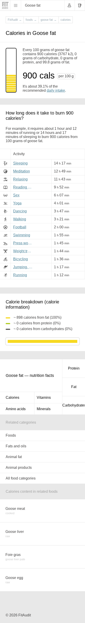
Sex (16, 195)
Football (19, 227)
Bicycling (20, 259)
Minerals (44, 409)
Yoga (17, 203)
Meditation (21, 171)
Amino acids (16, 409)
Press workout (23, 243)
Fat (73, 387)
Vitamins (44, 397)
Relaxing (20, 179)
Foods (11, 435)
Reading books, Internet (23, 187)
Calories (12, 397)
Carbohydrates (73, 405)
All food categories (21, 478)
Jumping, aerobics (23, 267)
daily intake (56, 90)
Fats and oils (16, 446)
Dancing (20, 211)
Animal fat (14, 457)
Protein (74, 368)
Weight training (23, 251)
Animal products (19, 467)
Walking (19, 219)
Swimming (21, 235)
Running (20, 275)
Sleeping (20, 163)
